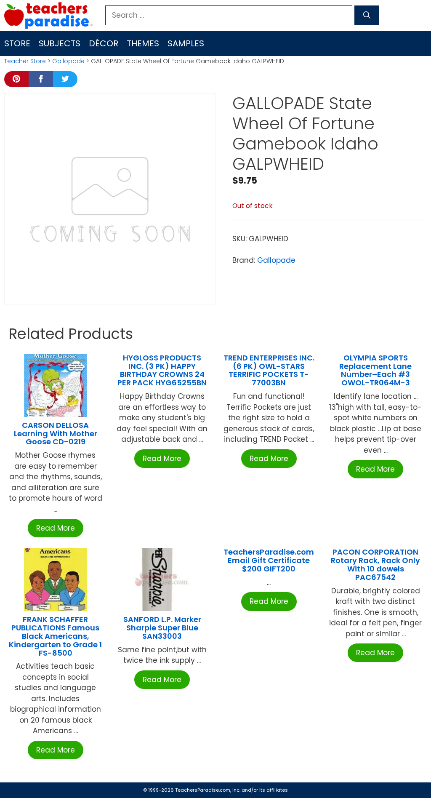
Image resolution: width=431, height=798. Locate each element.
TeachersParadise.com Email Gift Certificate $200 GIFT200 (268, 560)
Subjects (59, 43)
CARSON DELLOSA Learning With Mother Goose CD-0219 (55, 433)
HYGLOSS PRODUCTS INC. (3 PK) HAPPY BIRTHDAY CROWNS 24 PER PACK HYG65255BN (162, 370)
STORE (17, 43)
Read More (55, 528)
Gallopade (68, 61)
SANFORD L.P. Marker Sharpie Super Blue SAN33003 (162, 627)
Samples (186, 43)
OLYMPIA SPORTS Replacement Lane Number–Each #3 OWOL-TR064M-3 (375, 370)
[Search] (366, 15)
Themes (143, 43)
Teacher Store (25, 61)
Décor (103, 43)
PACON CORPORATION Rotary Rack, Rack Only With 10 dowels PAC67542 (375, 564)
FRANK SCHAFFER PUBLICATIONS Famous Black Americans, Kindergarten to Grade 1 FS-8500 (55, 636)
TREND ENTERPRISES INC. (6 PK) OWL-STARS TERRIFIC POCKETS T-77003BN (268, 370)
